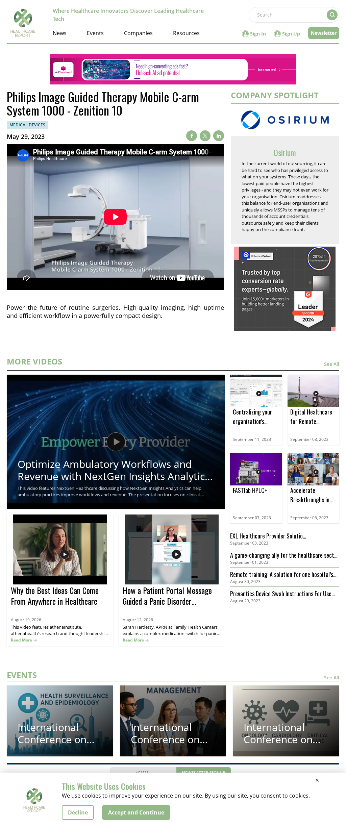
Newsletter (324, 33)
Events (95, 33)
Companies (138, 33)
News (60, 33)
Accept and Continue (136, 812)
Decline (78, 812)
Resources (186, 33)
